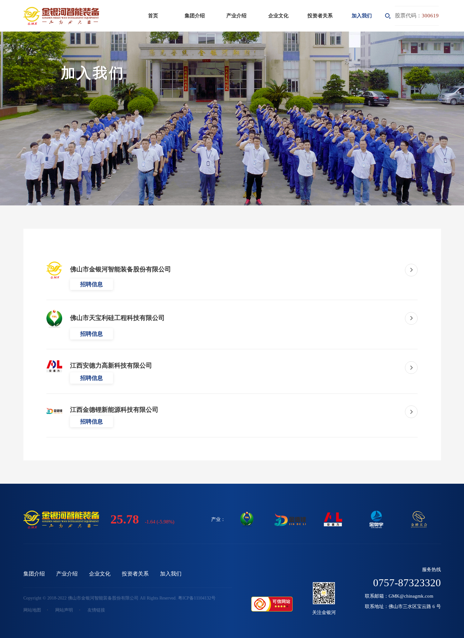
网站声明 (64, 610)
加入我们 (362, 15)
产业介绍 (236, 15)
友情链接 (96, 610)
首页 (153, 15)
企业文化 (278, 15)
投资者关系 (320, 15)
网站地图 (32, 610)
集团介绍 (195, 15)
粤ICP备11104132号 (197, 598)
